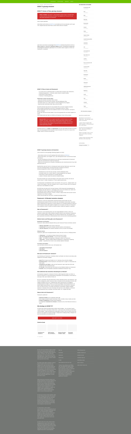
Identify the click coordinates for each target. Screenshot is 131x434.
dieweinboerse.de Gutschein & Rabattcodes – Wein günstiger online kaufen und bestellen (86, 119)
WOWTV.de (52, 24)
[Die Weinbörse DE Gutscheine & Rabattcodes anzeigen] (81, 8)
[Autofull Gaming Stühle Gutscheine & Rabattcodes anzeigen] (81, 40)
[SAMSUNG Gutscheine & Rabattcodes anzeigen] (81, 43)
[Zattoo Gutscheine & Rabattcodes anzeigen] (81, 32)
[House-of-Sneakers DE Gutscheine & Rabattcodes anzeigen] (81, 63)
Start (38, 4)
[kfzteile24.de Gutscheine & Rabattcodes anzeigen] (81, 75)
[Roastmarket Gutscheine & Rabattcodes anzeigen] (81, 24)
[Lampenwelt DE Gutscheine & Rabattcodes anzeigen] (81, 67)
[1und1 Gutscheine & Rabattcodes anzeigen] (81, 95)
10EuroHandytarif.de (81, 350)
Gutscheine (60, 1)
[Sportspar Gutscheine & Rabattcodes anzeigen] (81, 20)
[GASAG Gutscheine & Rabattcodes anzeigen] (81, 28)
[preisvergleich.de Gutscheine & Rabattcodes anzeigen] (81, 51)
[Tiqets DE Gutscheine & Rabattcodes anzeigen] (81, 71)
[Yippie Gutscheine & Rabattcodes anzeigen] (81, 107)
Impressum (61, 355)
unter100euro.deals (81, 360)
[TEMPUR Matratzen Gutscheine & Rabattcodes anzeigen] (81, 87)
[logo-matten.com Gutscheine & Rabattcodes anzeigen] (81, 55)
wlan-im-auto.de (80, 362)
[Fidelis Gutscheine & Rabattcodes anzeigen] (81, 79)
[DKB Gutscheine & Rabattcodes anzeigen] (81, 16)
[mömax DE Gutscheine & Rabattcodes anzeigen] (81, 83)
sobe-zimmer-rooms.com (82, 365)
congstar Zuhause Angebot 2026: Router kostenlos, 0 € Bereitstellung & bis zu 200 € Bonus (86, 124)
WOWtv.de (67, 155)
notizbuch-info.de (80, 355)
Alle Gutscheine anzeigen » (86, 111)
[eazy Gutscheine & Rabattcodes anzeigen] (81, 12)
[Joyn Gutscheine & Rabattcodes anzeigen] (81, 99)
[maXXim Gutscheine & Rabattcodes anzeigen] (81, 59)
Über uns (60, 350)
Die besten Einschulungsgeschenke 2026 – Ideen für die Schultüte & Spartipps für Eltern (86, 129)
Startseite (53, 1)
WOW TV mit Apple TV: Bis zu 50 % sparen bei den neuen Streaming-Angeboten (86, 134)
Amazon (67, 1)
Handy (71, 1)
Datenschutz (61, 357)
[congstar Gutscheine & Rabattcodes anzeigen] (81, 103)
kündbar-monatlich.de (81, 352)
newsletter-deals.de (81, 357)
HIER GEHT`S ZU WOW (57, 318)
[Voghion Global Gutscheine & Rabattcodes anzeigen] (81, 36)
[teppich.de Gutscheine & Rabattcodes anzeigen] (81, 91)
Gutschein (41, 336)
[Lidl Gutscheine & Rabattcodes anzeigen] (81, 47)
